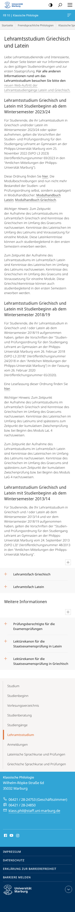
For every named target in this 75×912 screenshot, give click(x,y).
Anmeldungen (17, 744)
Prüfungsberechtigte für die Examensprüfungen (34, 625)
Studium (13, 686)
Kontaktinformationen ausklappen (68, 889)
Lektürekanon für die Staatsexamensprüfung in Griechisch (40, 660)
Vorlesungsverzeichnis (23, 705)
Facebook (5, 835)
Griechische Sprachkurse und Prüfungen (36, 764)
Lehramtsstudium (20, 735)
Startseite (7, 25)
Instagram (18, 835)
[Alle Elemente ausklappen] (68, 562)
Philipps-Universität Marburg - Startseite (14, 5)
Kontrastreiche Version (50, 5)
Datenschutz (13, 860)
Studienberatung (19, 715)
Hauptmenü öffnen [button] (70, 5)
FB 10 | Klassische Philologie (70, 15)
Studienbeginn (17, 696)
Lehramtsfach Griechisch (31, 573)
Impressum (12, 852)
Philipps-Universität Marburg (23, 895)
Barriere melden (17, 877)
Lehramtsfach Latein (28, 585)
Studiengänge (17, 725)
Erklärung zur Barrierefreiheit (29, 869)
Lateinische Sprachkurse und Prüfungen (36, 754)
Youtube (11, 835)
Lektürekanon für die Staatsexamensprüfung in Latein (37, 642)
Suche (60, 5)
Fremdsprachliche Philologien (36, 25)
